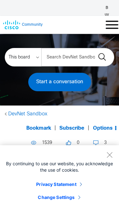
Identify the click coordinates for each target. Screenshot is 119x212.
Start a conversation (59, 81)
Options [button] (103, 128)
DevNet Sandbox (27, 114)
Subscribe (71, 128)
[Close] (109, 155)
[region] (59, 178)
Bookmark (38, 128)
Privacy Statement (56, 184)
